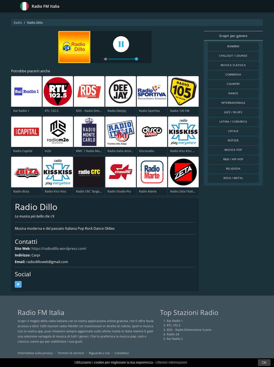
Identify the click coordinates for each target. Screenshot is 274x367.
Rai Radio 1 (21, 111)
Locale (233, 131)
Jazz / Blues (233, 112)
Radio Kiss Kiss (55, 191)
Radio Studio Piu (119, 191)
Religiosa (233, 168)
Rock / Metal (233, 178)
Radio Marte (147, 191)
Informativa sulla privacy (35, 353)
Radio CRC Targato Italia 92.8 (96, 191)
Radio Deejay (116, 111)
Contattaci (122, 353)
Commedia (233, 74)
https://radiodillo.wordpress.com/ (58, 248)
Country (233, 84)
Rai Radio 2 (175, 339)
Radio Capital (22, 151)
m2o (48, 151)
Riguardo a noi (99, 353)
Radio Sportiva (149, 111)
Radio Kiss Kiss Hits (184, 151)
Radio (18, 23)
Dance (233, 93)
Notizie (233, 140)
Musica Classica (233, 65)
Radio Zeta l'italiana (184, 191)
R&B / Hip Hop (233, 159)
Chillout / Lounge (233, 56)
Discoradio (146, 151)
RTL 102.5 (51, 111)
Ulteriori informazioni (171, 362)
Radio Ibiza (21, 191)
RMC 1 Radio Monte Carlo (94, 151)
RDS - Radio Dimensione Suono (98, 111)
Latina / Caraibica (233, 121)
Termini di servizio (71, 353)
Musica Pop (233, 150)
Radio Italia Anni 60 (121, 151)
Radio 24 (173, 334)
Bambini (233, 46)
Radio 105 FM (179, 111)
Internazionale (233, 103)
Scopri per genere (233, 36)
